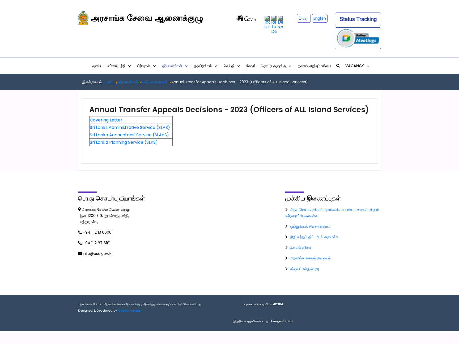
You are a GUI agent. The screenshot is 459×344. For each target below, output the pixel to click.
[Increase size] (267, 22)
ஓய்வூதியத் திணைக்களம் (310, 226)
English (319, 18)
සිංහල (304, 18)
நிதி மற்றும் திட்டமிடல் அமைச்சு (314, 237)
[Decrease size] (280, 22)
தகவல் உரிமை (301, 247)
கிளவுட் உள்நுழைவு (304, 268)
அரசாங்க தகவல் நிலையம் (310, 258)
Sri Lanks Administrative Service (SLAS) (130, 127)
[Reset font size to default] (274, 24)
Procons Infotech (130, 310)
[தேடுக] (338, 65)
